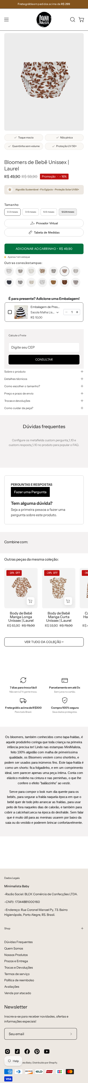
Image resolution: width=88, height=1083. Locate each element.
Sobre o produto (15, 371)
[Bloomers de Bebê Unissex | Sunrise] (53, 282)
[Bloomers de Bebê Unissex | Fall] (42, 271)
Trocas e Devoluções (18, 967)
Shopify (53, 1062)
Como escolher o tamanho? (22, 386)
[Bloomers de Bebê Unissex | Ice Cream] (53, 271)
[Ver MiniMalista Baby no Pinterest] (37, 1051)
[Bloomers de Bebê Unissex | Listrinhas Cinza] (42, 282)
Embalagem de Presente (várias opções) (46, 307)
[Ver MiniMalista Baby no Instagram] (7, 1051)
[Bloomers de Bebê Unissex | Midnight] (31, 282)
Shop (7, 928)
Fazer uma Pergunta (30, 492)
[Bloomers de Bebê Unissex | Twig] (64, 282)
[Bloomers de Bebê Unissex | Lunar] (20, 282)
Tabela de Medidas (47, 232)
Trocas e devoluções (17, 400)
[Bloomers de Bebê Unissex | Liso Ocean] (9, 282)
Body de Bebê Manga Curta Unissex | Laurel (58, 616)
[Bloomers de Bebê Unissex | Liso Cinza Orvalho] (75, 271)
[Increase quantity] (77, 312)
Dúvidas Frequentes (18, 942)
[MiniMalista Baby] (44, 19)
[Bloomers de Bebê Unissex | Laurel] (64, 271)
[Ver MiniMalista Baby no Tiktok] (17, 1051)
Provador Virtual (47, 223)
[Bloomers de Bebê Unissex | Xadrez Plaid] (75, 282)
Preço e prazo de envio (19, 393)
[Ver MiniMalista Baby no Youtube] (47, 1051)
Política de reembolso (19, 980)
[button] (72, 20)
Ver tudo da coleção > (44, 642)
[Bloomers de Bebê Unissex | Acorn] (9, 271)
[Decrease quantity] (66, 312)
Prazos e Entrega (16, 961)
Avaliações (11, 987)
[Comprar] (30, 601)
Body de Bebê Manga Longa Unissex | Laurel (21, 616)
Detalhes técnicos (15, 379)
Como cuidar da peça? (18, 408)
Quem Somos (13, 948)
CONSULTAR (44, 359)
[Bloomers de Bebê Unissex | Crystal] (20, 271)
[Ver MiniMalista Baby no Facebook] (27, 1051)
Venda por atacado (17, 993)
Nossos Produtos (16, 955)
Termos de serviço (16, 974)
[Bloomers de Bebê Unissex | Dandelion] (31, 271)
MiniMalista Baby (22, 1062)
